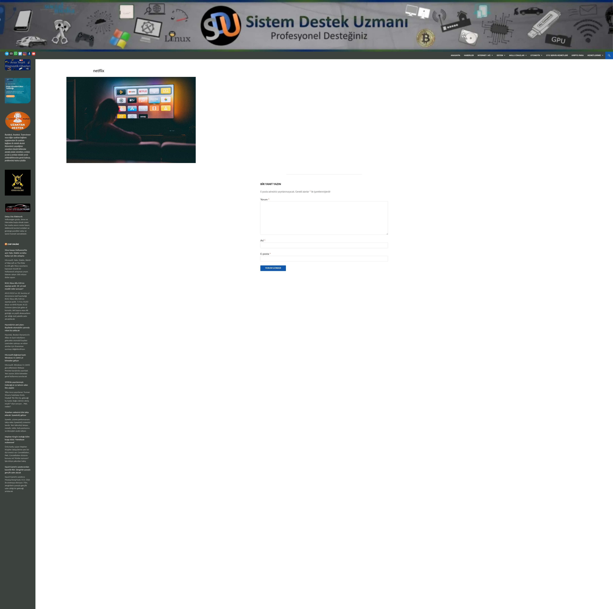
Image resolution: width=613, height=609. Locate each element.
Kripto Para (578, 55)
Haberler (469, 55)
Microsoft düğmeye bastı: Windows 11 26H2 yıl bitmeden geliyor (15, 358)
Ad (262, 240)
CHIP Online (13, 244)
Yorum (264, 199)
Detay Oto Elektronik (14, 217)
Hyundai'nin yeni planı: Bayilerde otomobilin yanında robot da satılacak (17, 327)
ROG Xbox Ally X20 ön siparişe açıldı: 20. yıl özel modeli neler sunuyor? (15, 286)
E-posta (265, 254)
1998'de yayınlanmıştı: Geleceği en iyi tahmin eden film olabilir (16, 385)
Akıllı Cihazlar (516, 55)
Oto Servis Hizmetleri (557, 55)
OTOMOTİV (535, 55)
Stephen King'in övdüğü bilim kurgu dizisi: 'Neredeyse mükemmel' (17, 439)
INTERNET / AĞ (484, 55)
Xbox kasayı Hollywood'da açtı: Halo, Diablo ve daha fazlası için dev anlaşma (16, 253)
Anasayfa (455, 55)
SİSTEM (500, 55)
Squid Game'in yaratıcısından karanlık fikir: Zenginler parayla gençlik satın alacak (17, 470)
